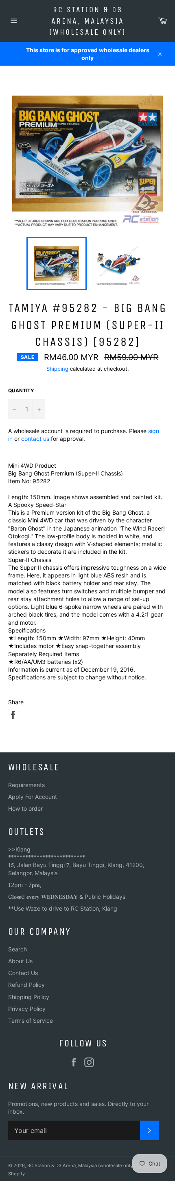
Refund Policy (26, 984)
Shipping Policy (28, 996)
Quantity (21, 390)
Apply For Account (32, 796)
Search (17, 949)
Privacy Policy (27, 1008)
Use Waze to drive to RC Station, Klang (65, 908)
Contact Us (23, 972)
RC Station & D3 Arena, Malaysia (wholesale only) (87, 21)
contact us (35, 438)
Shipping (57, 368)
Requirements (26, 784)
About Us (20, 961)
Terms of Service (30, 1020)
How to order (25, 808)
